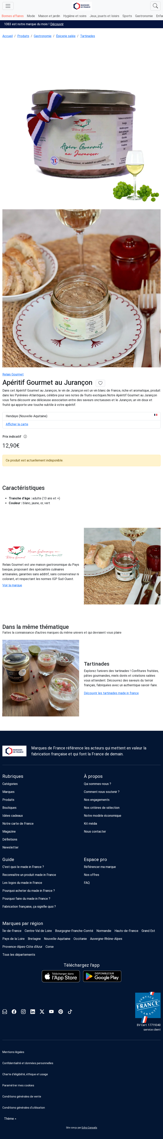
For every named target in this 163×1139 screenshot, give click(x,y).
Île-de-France (11, 931)
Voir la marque (12, 585)
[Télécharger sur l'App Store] (61, 976)
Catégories (10, 784)
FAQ (87, 883)
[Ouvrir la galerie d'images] (81, 124)
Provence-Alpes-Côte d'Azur (22, 947)
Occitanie (80, 939)
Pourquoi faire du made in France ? (26, 899)
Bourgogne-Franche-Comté (74, 931)
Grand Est (148, 931)
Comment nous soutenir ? (101, 792)
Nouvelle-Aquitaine (57, 939)
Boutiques (9, 808)
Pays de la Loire (13, 939)
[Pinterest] (60, 1012)
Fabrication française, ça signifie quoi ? (29, 906)
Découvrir (57, 24)
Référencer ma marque (100, 867)
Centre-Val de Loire (38, 931)
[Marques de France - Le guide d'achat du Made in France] (82, 6)
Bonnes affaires (13, 16)
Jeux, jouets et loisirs (104, 16)
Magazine (9, 831)
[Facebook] (14, 1012)
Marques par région (22, 923)
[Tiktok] (70, 1012)
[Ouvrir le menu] (8, 6)
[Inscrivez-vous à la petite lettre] (4, 1012)
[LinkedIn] (32, 1012)
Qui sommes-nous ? (97, 784)
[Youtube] (51, 1012)
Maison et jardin (49, 16)
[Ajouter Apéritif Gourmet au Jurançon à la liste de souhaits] (100, 383)
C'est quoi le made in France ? (23, 867)
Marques (8, 792)
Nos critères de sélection (101, 808)
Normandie (103, 931)
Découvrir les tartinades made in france (111, 693)
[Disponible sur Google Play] (102, 976)
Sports (127, 16)
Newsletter (10, 847)
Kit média (90, 823)
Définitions (9, 839)
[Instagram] (23, 1012)
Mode (31, 16)
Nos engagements (97, 800)
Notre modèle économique (102, 816)
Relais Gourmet (13, 374)
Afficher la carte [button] (17, 424)
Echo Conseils (89, 1127)
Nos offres (91, 875)
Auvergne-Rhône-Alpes (106, 939)
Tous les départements (18, 955)
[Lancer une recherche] (155, 6)
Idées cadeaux (12, 816)
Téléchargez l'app (82, 965)
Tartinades (87, 36)
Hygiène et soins (74, 16)
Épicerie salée (66, 36)
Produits (23, 36)
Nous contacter (95, 831)
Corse (50, 947)
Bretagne (34, 939)
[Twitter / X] (42, 1012)
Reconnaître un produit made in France (29, 875)
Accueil (7, 36)
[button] (81, 1085)
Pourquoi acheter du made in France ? (28, 891)
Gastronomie (144, 16)
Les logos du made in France (22, 883)
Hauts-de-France (126, 931)
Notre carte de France (18, 823)
